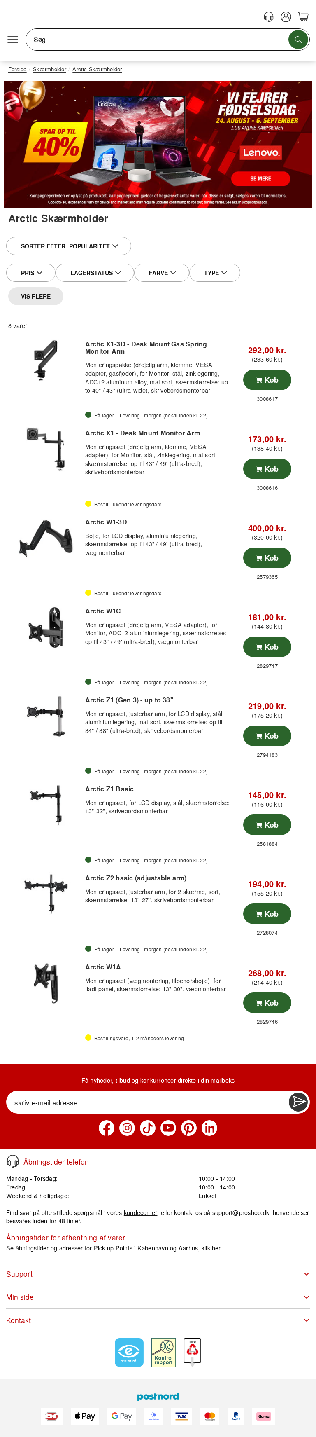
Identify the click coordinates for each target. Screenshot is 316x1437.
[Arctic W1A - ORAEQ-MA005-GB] (45, 983)
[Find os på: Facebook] (106, 1128)
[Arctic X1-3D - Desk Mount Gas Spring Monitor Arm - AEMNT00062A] (45, 360)
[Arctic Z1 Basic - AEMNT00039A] (45, 805)
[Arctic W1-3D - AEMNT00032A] (45, 538)
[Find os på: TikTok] (147, 1128)
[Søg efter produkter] (298, 39)
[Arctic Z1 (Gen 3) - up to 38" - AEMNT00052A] (45, 716)
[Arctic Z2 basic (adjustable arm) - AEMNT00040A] (45, 894)
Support (19, 1273)
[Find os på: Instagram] (127, 1128)
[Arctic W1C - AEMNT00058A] (45, 627)
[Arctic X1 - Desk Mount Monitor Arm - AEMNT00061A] (45, 449)
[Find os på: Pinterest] (189, 1128)
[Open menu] (12, 39)
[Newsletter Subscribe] (298, 1102)
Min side (20, 1297)
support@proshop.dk (240, 1212)
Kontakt (18, 1320)
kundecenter (141, 1212)
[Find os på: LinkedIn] (209, 1128)
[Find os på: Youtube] (168, 1128)
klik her (211, 1247)
